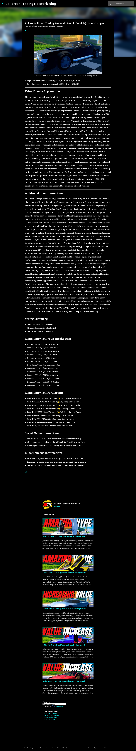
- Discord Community (50, 716)
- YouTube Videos (48, 720)
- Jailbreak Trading (49, 713)
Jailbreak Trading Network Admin (67, 503)
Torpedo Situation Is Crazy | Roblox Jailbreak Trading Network (64, 609)
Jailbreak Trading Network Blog (31, 4)
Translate (59, 706)
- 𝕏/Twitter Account (49, 718)
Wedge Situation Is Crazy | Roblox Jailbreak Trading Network (63, 681)
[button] (26, 30)
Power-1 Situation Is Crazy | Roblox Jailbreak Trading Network (64, 572)
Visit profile (57, 506)
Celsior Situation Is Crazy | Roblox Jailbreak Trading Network (63, 645)
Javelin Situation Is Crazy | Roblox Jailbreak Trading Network (63, 536)
